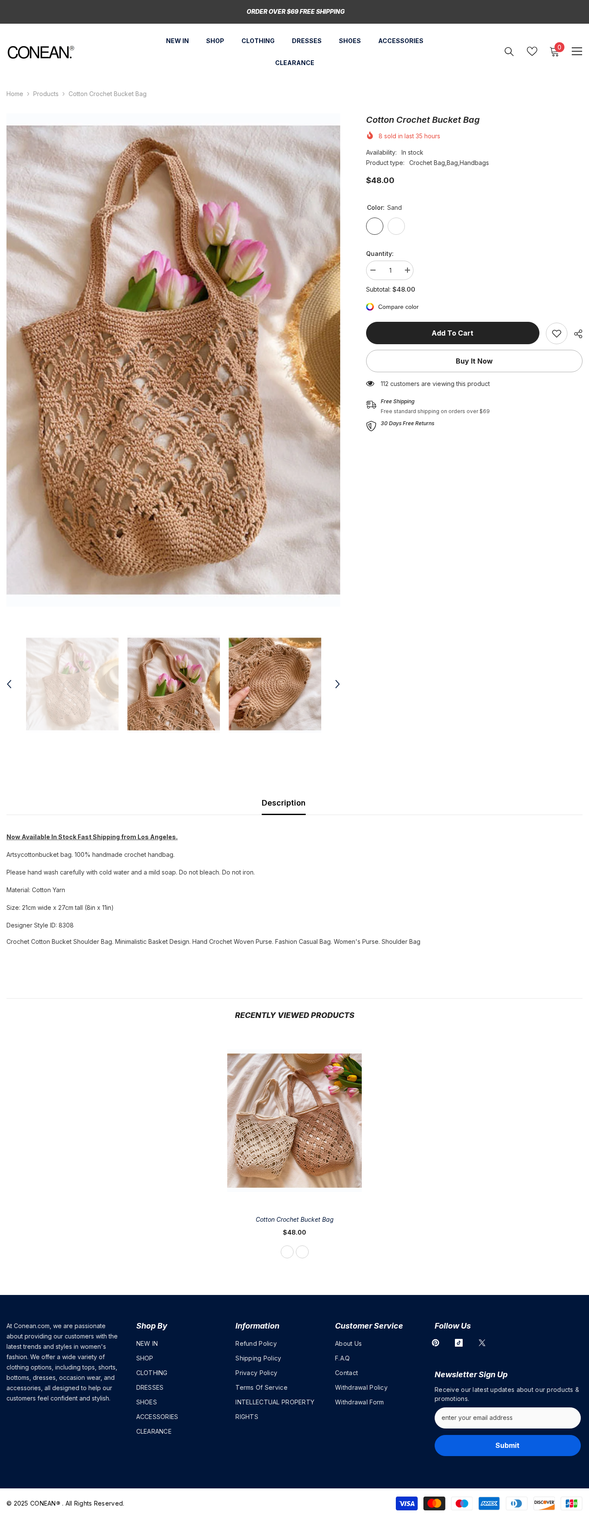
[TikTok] (458, 1342)
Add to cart (452, 333)
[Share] (575, 334)
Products (46, 93)
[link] (556, 333)
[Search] (509, 51)
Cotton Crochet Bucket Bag (295, 1219)
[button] (9, 684)
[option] (173, 360)
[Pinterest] (435, 1342)
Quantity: (380, 253)
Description (284, 802)
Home (14, 93)
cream (302, 1251)
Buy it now (474, 361)
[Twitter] (482, 1342)
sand (287, 1251)
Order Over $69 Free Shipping (296, 11)
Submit (507, 1445)
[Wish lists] (532, 51)
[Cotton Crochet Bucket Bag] (294, 1120)
